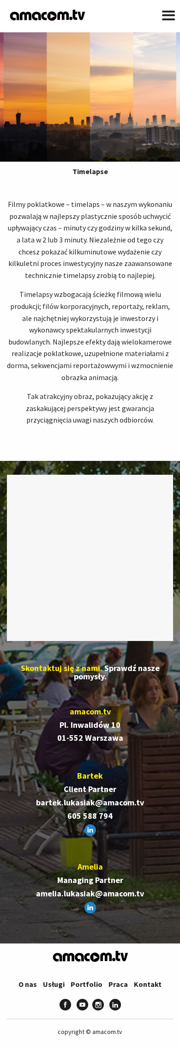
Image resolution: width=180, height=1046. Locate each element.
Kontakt (148, 984)
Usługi (54, 984)
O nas (27, 984)
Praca (118, 984)
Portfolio (86, 984)
